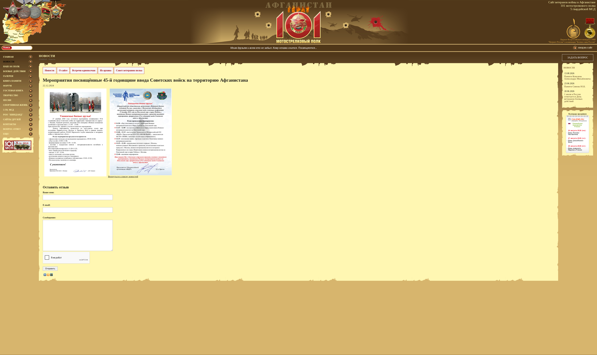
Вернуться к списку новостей (123, 176)
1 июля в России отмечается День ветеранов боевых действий (573, 97)
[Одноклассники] (48, 275)
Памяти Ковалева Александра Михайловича (577, 77)
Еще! (6, 134)
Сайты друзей (12, 119)
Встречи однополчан (83, 70)
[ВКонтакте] (45, 275)
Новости (8, 62)
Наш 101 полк (11, 66)
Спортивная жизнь (15, 105)
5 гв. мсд (8, 110)
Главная (8, 57)
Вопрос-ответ (12, 129)
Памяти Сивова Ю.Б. (574, 86)
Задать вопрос (577, 57)
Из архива (105, 70)
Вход (585, 48)
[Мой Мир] (51, 275)
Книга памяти (12, 81)
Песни (7, 100)
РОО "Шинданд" (13, 115)
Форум (7, 86)
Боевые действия (14, 71)
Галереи (8, 76)
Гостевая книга (13, 90)
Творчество (10, 95)
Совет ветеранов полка (129, 70)
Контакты (9, 124)
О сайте (63, 70)
